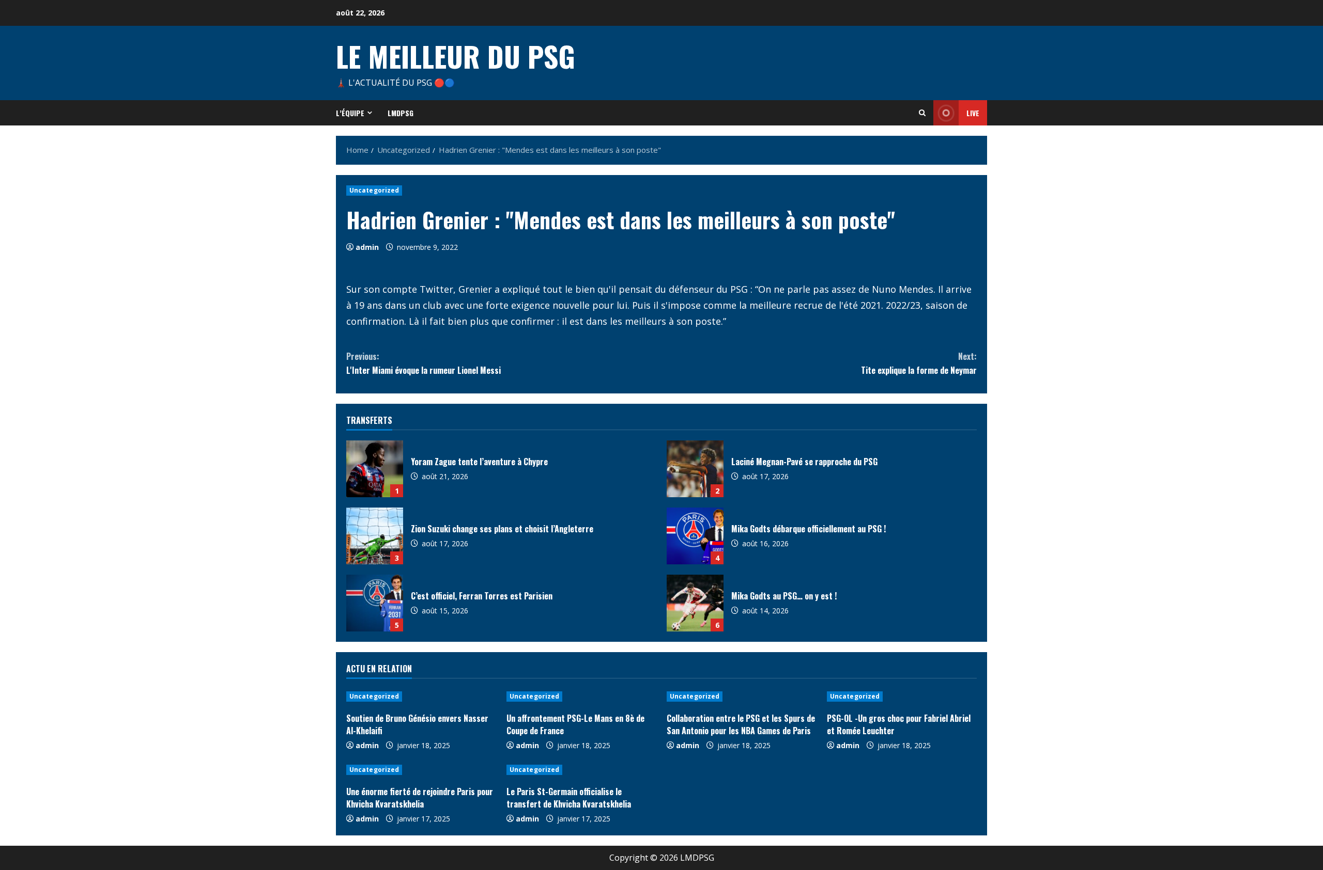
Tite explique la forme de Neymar (919, 363)
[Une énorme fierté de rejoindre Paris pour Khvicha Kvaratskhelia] (421, 770)
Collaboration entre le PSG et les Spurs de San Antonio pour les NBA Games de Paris (741, 724)
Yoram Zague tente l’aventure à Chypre (374, 468)
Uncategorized (374, 190)
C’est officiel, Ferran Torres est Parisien (374, 603)
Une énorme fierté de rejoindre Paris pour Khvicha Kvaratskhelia (419, 797)
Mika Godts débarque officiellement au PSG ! (695, 536)
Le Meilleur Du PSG (455, 56)
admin (367, 247)
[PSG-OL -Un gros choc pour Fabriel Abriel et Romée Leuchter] (902, 696)
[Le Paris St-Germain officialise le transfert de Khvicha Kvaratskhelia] (581, 770)
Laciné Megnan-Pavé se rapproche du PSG (695, 468)
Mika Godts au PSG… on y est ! (695, 603)
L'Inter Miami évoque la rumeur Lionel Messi (423, 363)
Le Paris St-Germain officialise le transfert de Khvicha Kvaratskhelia (568, 797)
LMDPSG (400, 112)
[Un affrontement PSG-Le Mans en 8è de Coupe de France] (581, 696)
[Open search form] (922, 113)
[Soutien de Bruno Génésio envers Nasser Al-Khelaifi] (421, 696)
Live (972, 112)
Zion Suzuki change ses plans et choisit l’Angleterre (374, 536)
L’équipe (350, 112)
